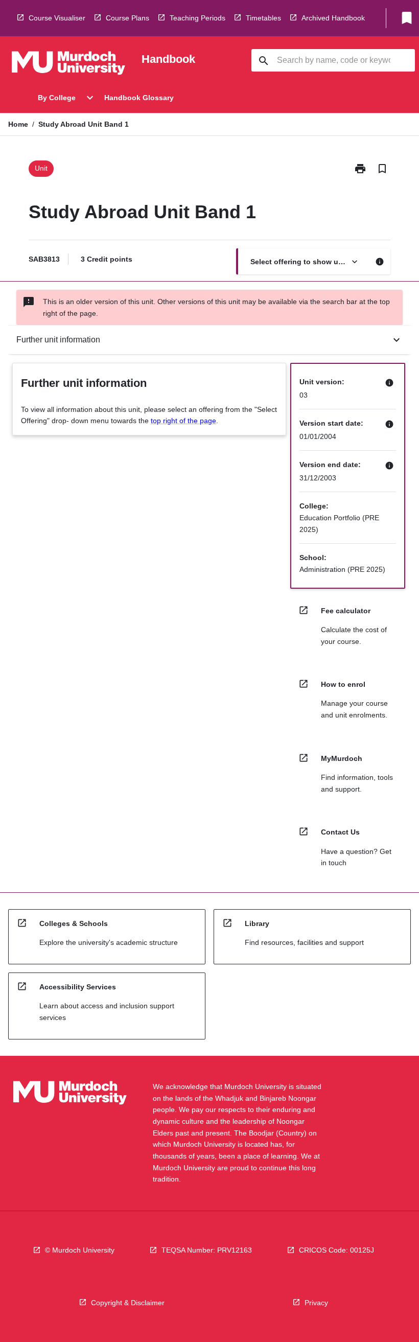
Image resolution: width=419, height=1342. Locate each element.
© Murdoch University (79, 1250)
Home (18, 124)
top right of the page (183, 421)
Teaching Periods (197, 18)
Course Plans (127, 18)
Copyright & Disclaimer (128, 1303)
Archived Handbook (333, 18)
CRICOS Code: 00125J (336, 1250)
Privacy (316, 1303)
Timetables (263, 18)
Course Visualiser (57, 18)
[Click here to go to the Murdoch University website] (68, 65)
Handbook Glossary (139, 98)
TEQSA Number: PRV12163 (206, 1250)
